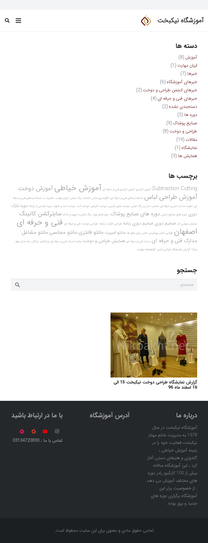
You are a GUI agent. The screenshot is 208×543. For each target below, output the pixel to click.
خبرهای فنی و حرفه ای (177, 98)
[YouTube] (45, 431)
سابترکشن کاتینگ (40, 214)
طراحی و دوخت (183, 131)
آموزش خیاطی (77, 188)
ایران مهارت (187, 65)
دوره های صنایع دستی (174, 214)
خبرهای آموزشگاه (182, 82)
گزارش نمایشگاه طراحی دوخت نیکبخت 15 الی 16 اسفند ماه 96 (155, 385)
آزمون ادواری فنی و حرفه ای (119, 189)
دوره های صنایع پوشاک (135, 214)
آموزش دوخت (35, 188)
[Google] (33, 431)
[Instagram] (57, 431)
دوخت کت (83, 206)
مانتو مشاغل (35, 232)
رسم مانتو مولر (101, 214)
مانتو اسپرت (115, 232)
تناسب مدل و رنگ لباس (145, 206)
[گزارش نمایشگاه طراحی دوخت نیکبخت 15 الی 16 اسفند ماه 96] (153, 316)
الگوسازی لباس (100, 198)
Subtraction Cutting (174, 189)
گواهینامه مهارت (146, 249)
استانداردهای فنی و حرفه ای (126, 198)
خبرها (192, 73)
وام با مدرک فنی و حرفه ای (65, 241)
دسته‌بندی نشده (183, 106)
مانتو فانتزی (91, 232)
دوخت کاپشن (99, 206)
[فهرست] (18, 20)
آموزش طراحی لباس (170, 197)
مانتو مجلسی (63, 232)
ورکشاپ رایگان (40, 241)
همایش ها (187, 155)
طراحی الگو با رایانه (110, 224)
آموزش (191, 57)
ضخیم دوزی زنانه (138, 223)
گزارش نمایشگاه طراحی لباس (173, 249)
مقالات (191, 139)
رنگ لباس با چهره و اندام (77, 214)
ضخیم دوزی (165, 223)
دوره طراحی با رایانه (40, 206)
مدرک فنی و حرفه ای (138, 241)
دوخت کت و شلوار (64, 206)
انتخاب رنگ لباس (80, 198)
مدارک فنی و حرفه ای (174, 241)
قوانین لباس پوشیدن (161, 233)
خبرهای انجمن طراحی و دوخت (170, 90)
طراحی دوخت (90, 224)
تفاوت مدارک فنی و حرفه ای (176, 206)
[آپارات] (22, 431)
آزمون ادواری (143, 189)
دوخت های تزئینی (119, 206)
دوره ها (190, 114)
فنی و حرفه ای (72, 224)
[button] (7, 21)
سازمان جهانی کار (187, 224)
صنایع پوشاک (185, 123)
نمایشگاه (189, 147)
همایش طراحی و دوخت (103, 241)
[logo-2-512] (146, 20)
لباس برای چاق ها (137, 233)
